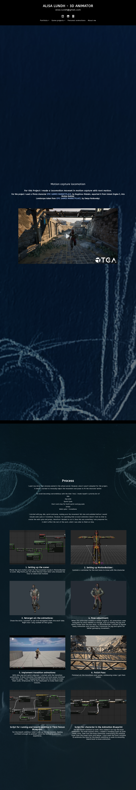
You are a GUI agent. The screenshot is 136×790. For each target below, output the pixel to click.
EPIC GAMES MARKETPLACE (59, 194)
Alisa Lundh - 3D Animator (68, 6)
